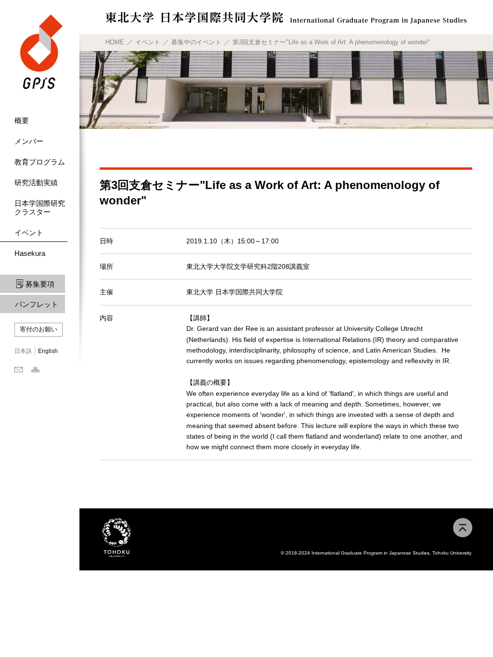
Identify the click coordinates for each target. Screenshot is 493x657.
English (48, 351)
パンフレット (36, 304)
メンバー (28, 141)
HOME (114, 42)
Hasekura (29, 253)
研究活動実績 (36, 182)
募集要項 (40, 284)
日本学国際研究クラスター (39, 207)
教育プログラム (39, 162)
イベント (28, 232)
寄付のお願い (38, 329)
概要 (21, 120)
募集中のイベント (196, 42)
